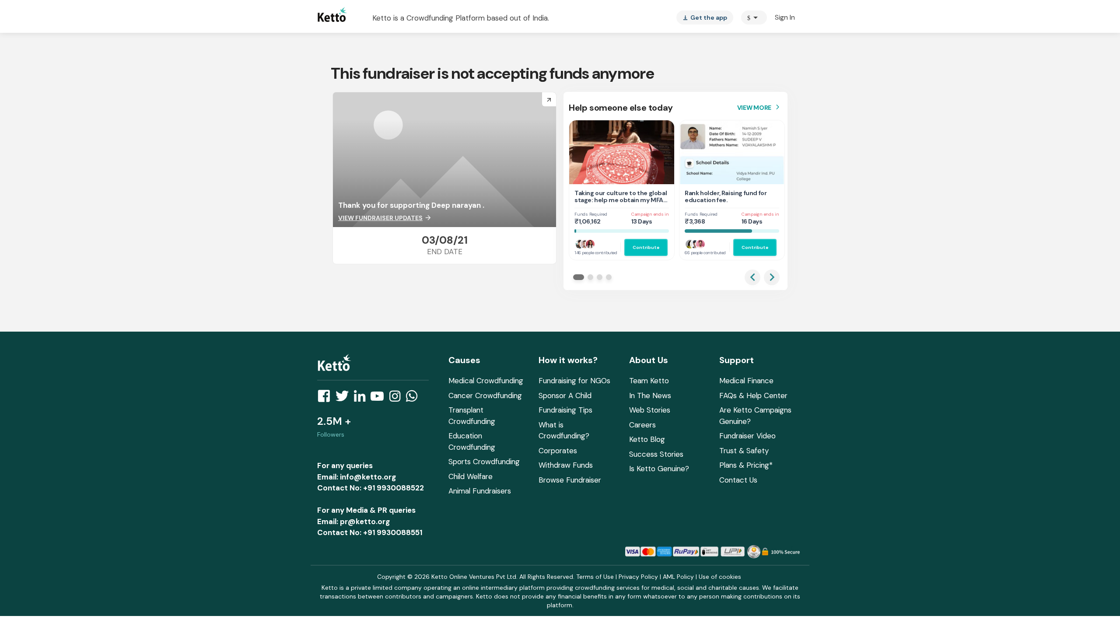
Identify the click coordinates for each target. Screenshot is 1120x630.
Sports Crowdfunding (484, 461)
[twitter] (345, 398)
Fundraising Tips (565, 410)
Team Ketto (649, 380)
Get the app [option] (704, 17)
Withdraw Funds (566, 465)
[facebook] (326, 398)
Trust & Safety (744, 450)
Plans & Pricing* (746, 465)
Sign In (785, 17)
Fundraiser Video (747, 436)
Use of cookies (720, 577)
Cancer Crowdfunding (485, 395)
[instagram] (397, 398)
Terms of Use (595, 577)
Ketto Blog (647, 439)
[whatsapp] (414, 398)
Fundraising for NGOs (574, 380)
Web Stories (649, 410)
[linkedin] (362, 398)
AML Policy (678, 577)
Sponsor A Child (565, 395)
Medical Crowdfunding (485, 380)
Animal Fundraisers (479, 491)
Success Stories (656, 454)
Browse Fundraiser (570, 480)
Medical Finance (746, 380)
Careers (642, 425)
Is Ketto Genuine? (659, 468)
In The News (650, 395)
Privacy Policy (638, 577)
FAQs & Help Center (753, 395)
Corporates (558, 450)
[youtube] (380, 398)
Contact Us (738, 480)
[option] (754, 17)
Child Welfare (470, 476)
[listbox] (704, 17)
